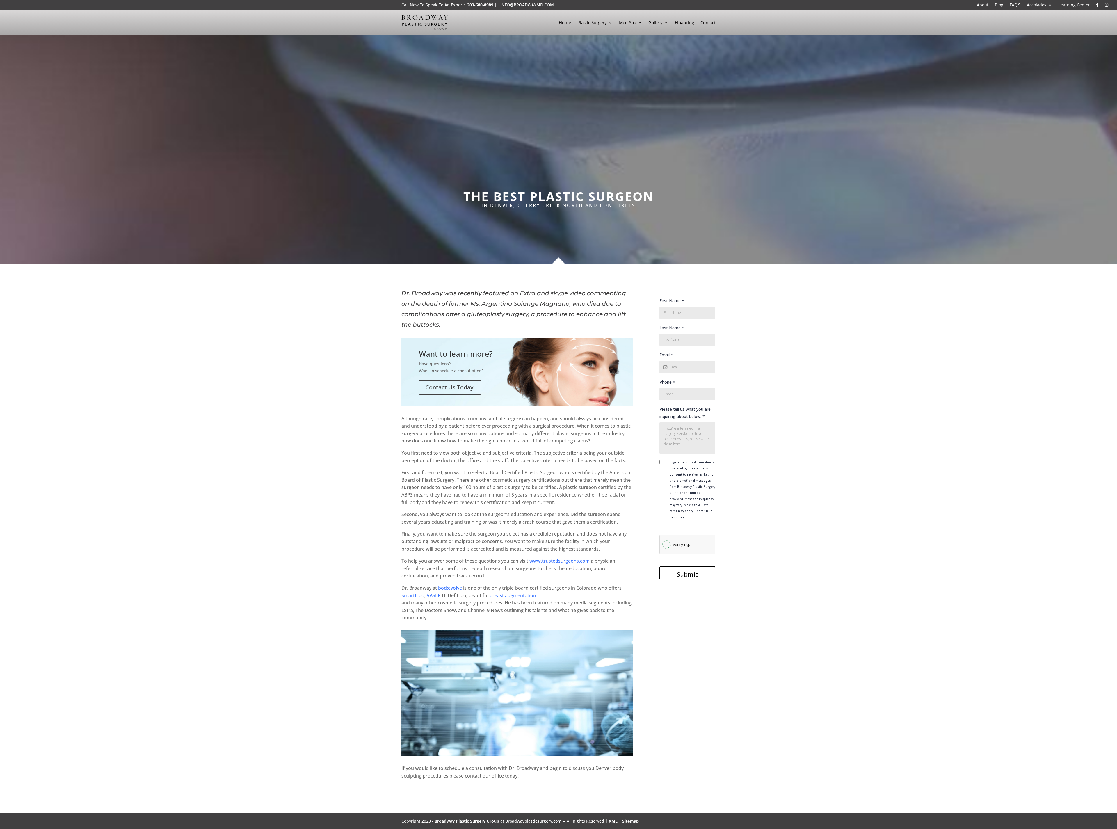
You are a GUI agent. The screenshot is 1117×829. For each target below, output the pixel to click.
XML (613, 821)
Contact (708, 22)
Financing (684, 22)
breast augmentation (513, 595)
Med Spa (627, 22)
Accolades (1036, 5)
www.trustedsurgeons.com (559, 561)
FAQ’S (1015, 5)
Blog (999, 5)
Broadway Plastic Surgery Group (467, 821)
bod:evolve (450, 588)
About (982, 5)
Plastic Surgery (592, 22)
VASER (434, 595)
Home (565, 22)
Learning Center (1074, 5)
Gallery (655, 22)
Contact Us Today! (450, 387)
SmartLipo (412, 595)
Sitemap (630, 821)
